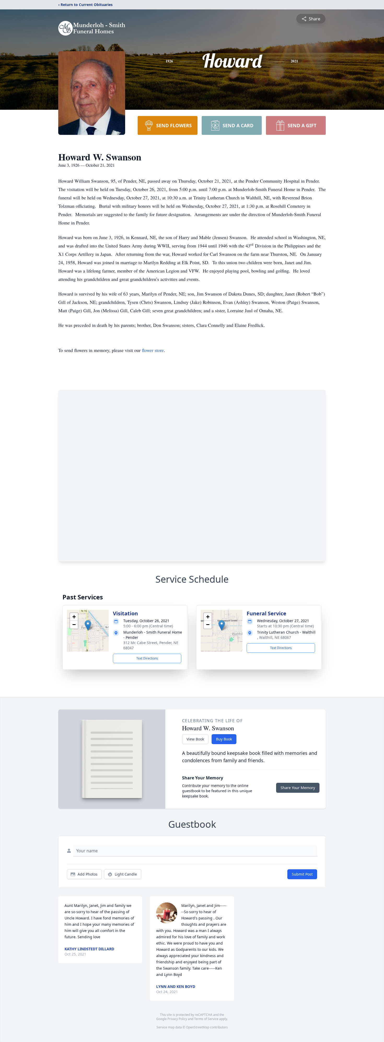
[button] (88, 625)
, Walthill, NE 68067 (274, 637)
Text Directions (147, 658)
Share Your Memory (298, 787)
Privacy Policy (177, 1019)
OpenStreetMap (197, 1027)
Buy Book (224, 739)
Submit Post (302, 874)
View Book (195, 739)
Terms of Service (206, 1019)
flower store (153, 350)
